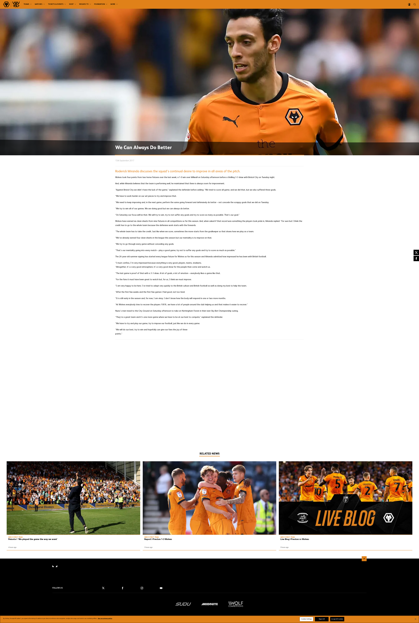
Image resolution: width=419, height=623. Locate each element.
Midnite (209, 604)
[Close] (415, 619)
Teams (26, 4)
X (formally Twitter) (416, 252)
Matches (38, 4)
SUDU (183, 604)
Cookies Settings (306, 619)
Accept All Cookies (337, 619)
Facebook (416, 258)
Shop (71, 4)
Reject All (322, 619)
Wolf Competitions (235, 604)
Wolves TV (83, 4)
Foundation (99, 4)
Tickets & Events (55, 4)
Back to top (364, 558)
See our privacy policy (105, 618)
